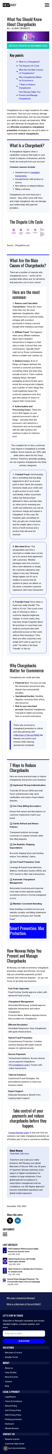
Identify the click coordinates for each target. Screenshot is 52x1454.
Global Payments (21, 28)
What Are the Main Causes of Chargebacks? (31, 71)
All (9, 28)
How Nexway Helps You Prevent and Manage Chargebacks (29, 95)
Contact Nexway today (18, 1132)
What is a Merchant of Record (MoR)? (24, 1304)
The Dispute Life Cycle (29, 66)
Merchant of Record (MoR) (27, 735)
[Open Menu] (47, 5)
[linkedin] (18, 1221)
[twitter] (10, 1221)
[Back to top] (45, 1447)
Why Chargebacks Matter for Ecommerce (30, 79)
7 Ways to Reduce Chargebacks (27, 86)
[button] (5, 1448)
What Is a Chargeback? (29, 62)
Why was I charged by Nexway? (21, 1298)
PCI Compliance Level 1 (19, 1065)
